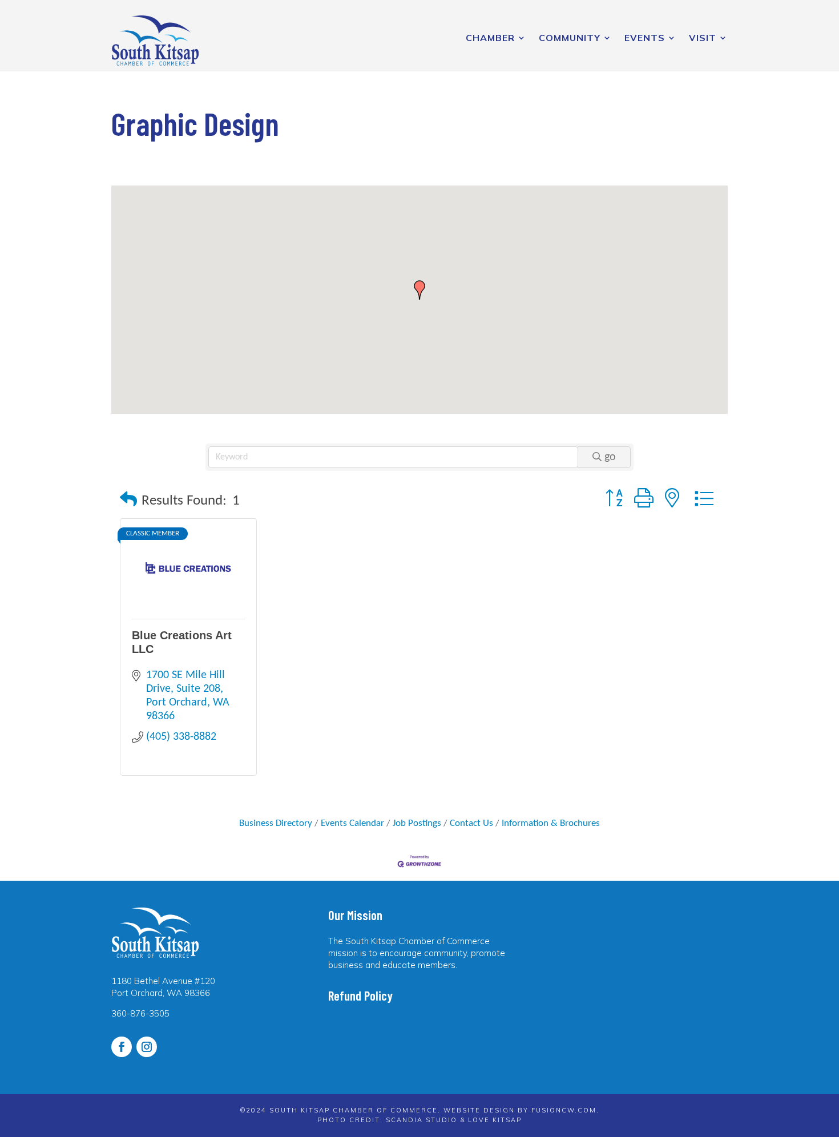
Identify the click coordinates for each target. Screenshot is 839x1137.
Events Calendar (352, 823)
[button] (419, 290)
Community (569, 37)
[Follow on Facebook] (121, 1047)
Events (644, 37)
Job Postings (417, 823)
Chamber (490, 37)
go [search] (610, 457)
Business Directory (275, 823)
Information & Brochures (551, 823)
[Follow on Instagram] (146, 1047)
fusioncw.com (563, 1110)
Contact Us (471, 823)
